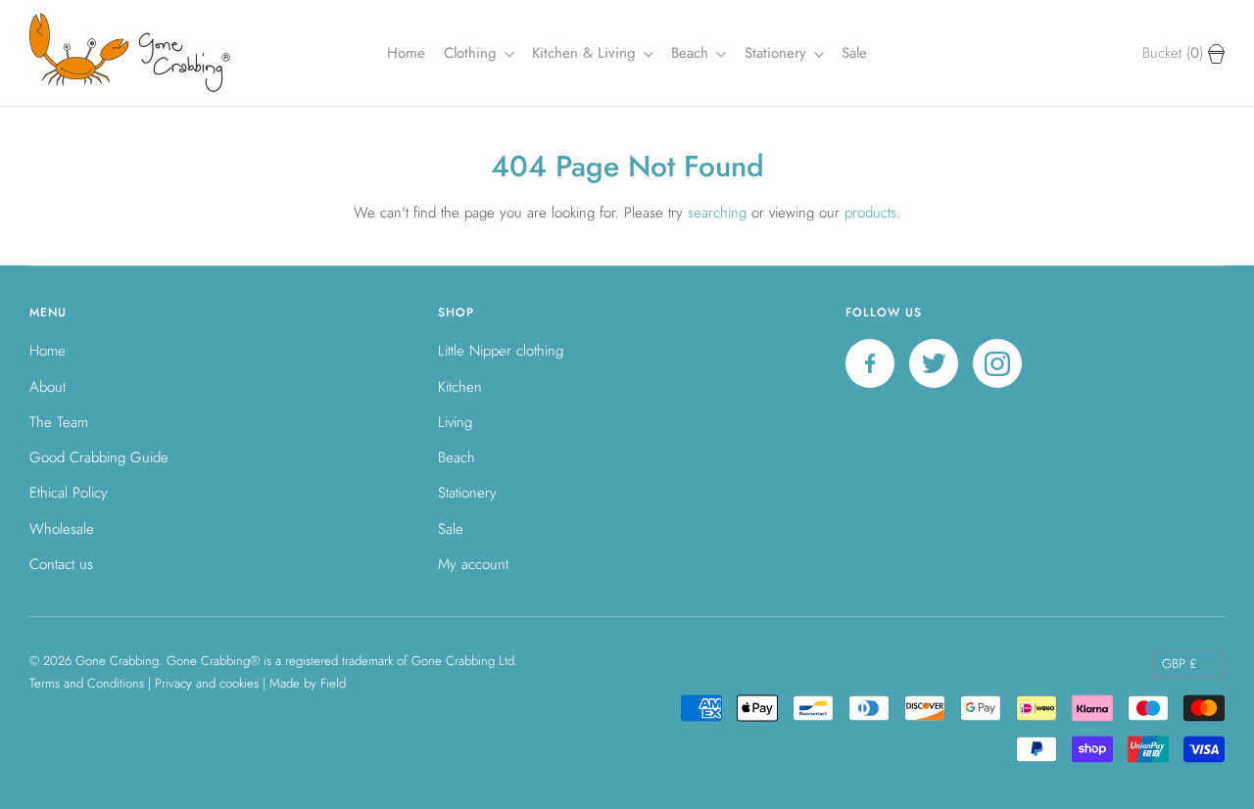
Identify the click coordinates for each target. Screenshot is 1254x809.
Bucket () (1175, 53)
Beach (692, 53)
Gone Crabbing (117, 660)
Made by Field (307, 683)
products (870, 212)
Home (406, 53)
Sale (854, 53)
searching (717, 212)
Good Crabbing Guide (99, 457)
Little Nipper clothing (500, 350)
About (47, 387)
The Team (58, 422)
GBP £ (1179, 663)
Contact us (61, 564)
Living (455, 422)
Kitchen (460, 387)
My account (473, 564)
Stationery (467, 492)
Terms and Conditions (86, 683)
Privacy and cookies (207, 683)
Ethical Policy (68, 492)
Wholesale (61, 529)
